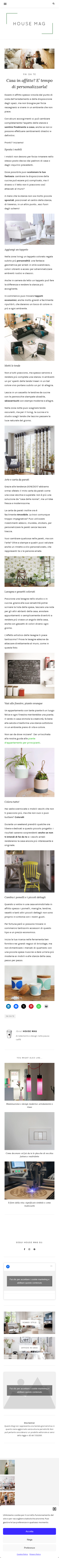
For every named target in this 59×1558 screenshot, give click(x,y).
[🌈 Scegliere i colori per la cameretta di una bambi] (7, 1483)
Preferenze (29, 1548)
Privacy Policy (35, 1554)
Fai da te (29, 74)
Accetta (29, 1531)
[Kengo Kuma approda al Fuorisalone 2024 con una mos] (7, 1499)
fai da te (10, 1016)
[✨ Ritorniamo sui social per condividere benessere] (7, 1467)
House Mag (30, 1031)
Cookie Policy (22, 1554)
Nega (29, 1539)
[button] (54, 1508)
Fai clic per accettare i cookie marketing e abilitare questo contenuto (29, 1281)
